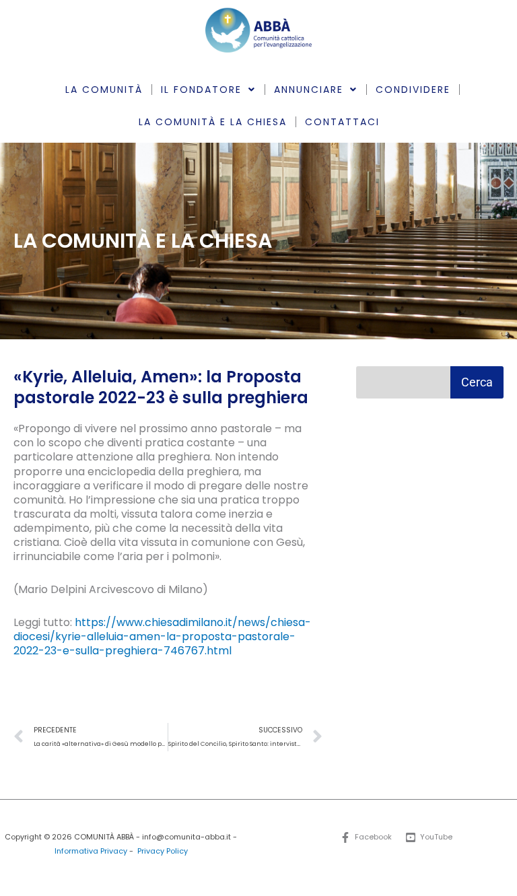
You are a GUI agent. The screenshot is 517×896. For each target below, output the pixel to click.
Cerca (477, 382)
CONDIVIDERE (413, 89)
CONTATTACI (342, 122)
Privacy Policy (162, 851)
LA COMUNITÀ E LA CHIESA (213, 122)
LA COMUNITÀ (104, 89)
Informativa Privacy (91, 851)
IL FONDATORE (201, 89)
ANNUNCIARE (308, 89)
